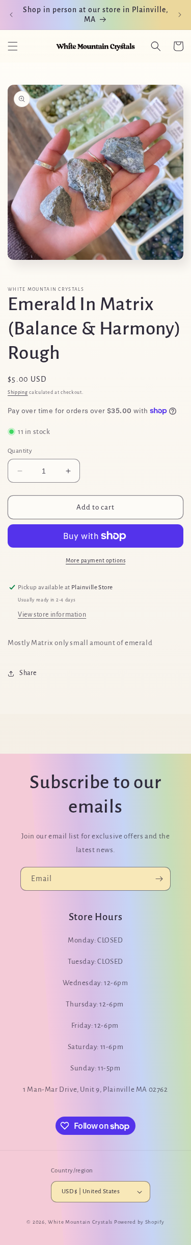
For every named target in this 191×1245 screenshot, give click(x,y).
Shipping (18, 392)
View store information (52, 614)
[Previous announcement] (11, 15)
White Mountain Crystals (81, 1222)
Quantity (20, 451)
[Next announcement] (180, 15)
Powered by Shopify (139, 1222)
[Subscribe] (159, 879)
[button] (13, 46)
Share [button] (28, 673)
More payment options (95, 560)
